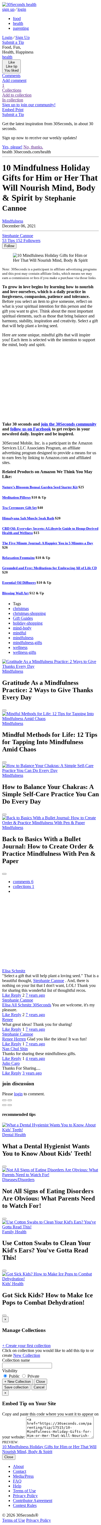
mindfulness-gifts (27, 642)
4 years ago (35, 1058)
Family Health (14, 1231)
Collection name (16, 1360)
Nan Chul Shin (15, 1048)
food (17, 18)
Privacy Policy (25, 1495)
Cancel (39, 1387)
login (22, 9)
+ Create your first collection (26, 1345)
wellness (20, 647)
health (18, 23)
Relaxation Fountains (18, 558)
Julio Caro (11, 1063)
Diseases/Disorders (18, 1179)
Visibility (10, 1370)
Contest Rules (25, 1505)
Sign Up (22, 37)
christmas (21, 608)
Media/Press (23, 1476)
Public (14, 1376)
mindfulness (23, 637)
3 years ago (32, 1073)
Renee (7, 1019)
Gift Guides (23, 618)
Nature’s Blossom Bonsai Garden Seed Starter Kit (40, 487)
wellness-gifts (24, 652)
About (18, 1466)
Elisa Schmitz (13, 971)
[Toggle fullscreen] (10, 1100)
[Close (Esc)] (4, 1100)
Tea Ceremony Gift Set (19, 508)
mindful (19, 633)
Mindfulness (12, 221)
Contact (19, 1471)
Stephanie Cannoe (48, 980)
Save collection (16, 1387)
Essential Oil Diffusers (19, 583)
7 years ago (35, 995)
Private (32, 1376)
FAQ (17, 1481)
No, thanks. (33, 147)
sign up (8, 9)
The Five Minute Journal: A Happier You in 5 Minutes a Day (47, 543)
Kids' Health (12, 1283)
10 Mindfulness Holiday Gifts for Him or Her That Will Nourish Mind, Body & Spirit (49, 1449)
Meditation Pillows (16, 497)
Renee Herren (14, 1039)
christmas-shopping (29, 613)
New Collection (26, 1355)
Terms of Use (24, 1490)
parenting (21, 28)
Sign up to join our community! (28, 104)
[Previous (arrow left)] (4, 1105)
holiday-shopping (28, 623)
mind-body (22, 628)
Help (17, 1486)
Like (6, 995)
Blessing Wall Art (15, 593)
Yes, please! (12, 147)
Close (40, 1382)
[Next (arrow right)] (10, 1105)
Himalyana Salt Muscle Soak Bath (28, 518)
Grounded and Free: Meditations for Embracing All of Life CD (49, 568)
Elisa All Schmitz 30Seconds (26, 1005)
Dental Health (14, 1134)
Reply (16, 995)
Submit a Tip (13, 42)
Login (7, 37)
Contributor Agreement (32, 1500)
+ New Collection (17, 1382)
